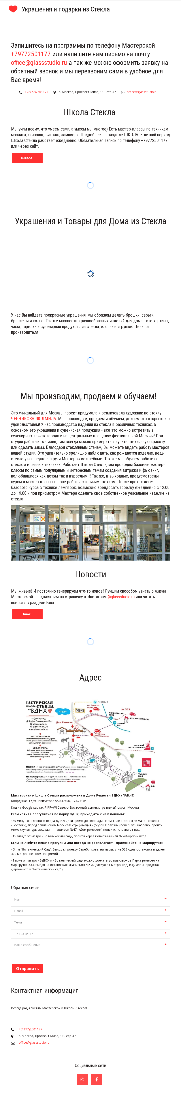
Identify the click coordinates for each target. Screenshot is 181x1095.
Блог (140, 26)
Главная (14, 26)
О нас (73, 26)
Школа (45, 26)
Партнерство (107, 26)
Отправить (27, 968)
